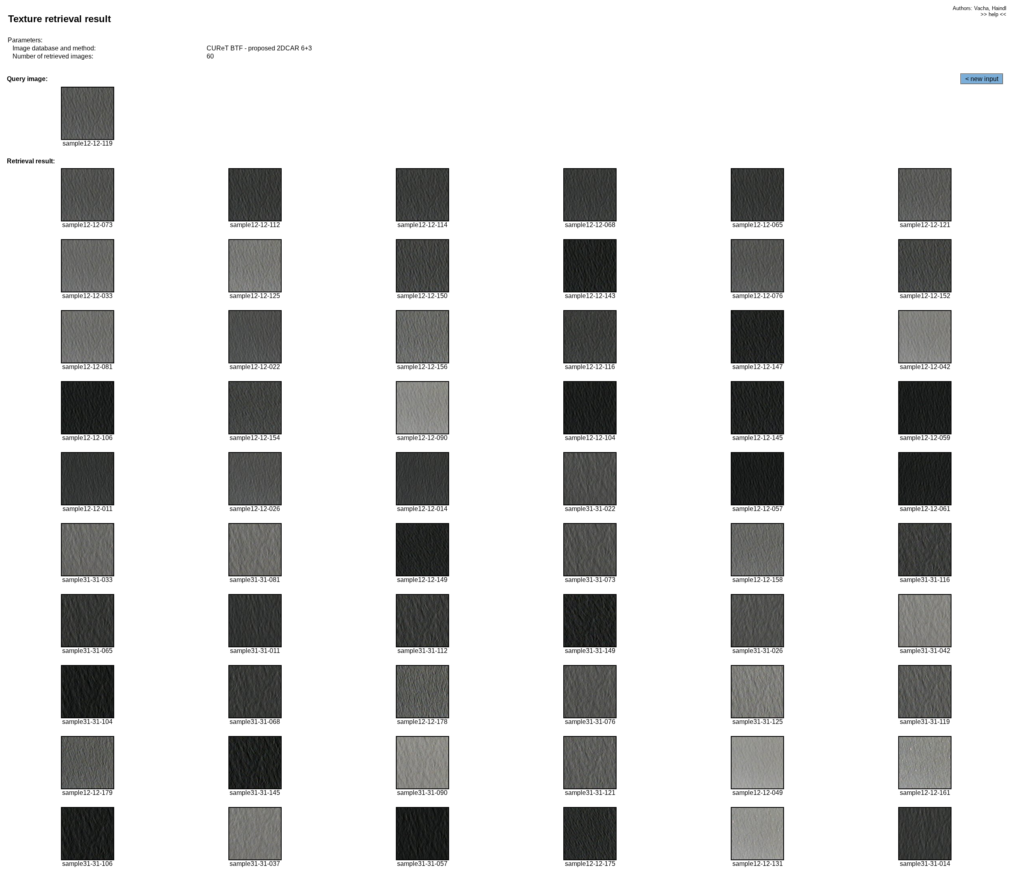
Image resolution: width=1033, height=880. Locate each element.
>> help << (993, 14)
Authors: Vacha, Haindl (979, 8)
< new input (981, 78)
